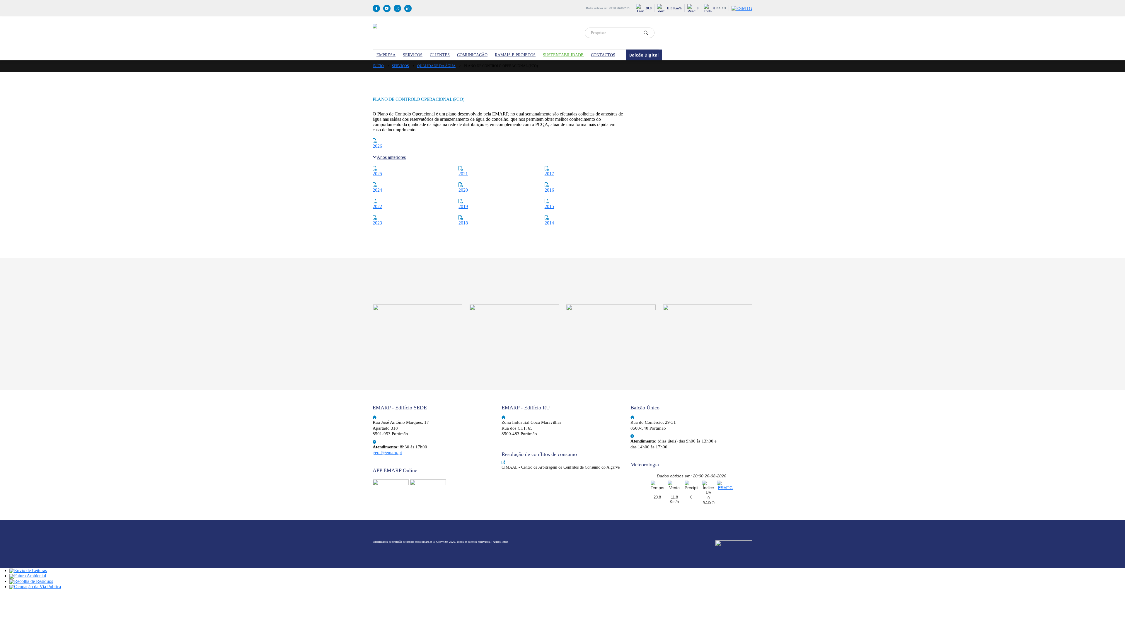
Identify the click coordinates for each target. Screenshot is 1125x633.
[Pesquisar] (646, 33)
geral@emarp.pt (387, 452)
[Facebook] (376, 8)
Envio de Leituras (30, 570)
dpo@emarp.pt (423, 541)
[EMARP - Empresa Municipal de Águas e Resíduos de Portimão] (475, 33)
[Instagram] (397, 8)
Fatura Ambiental (30, 575)
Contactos (603, 55)
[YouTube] (387, 8)
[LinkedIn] (408, 8)
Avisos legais (500, 541)
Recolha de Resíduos (33, 581)
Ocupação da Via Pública (37, 586)
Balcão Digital (644, 55)
